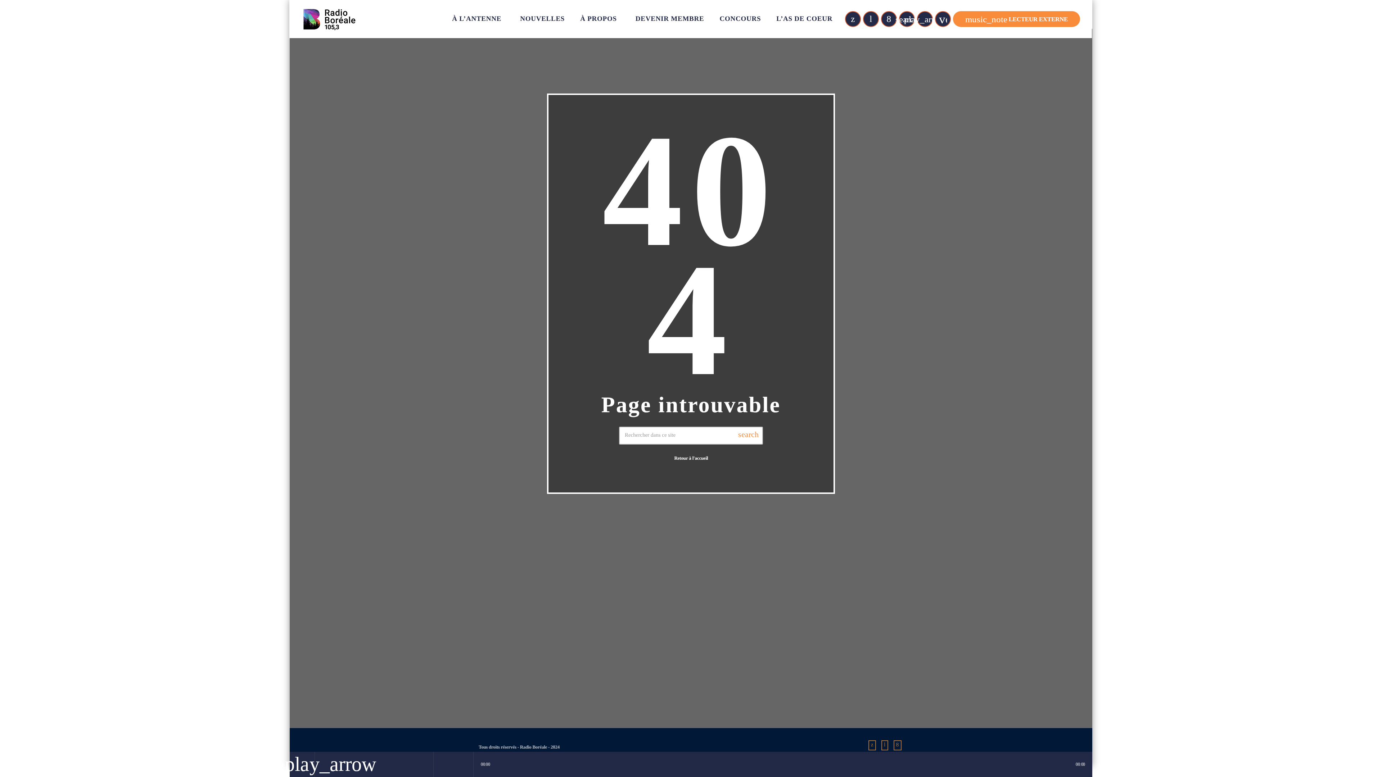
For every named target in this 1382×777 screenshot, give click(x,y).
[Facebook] (889, 19)
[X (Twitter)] (853, 19)
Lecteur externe (1016, 19)
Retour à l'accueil (691, 458)
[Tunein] (871, 19)
